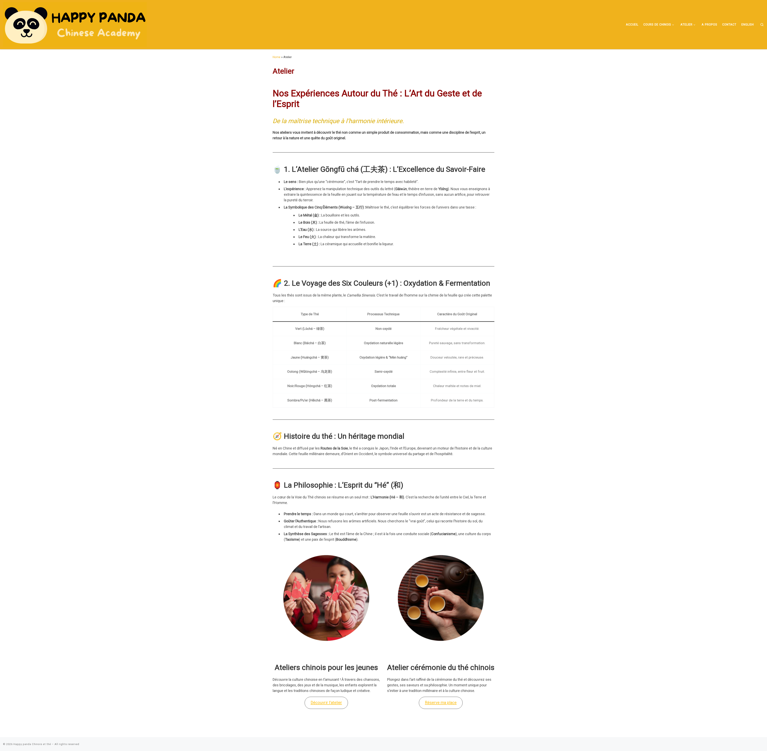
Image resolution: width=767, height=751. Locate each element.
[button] (326, 703)
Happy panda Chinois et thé (32, 744)
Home (276, 57)
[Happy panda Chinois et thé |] (75, 24)
